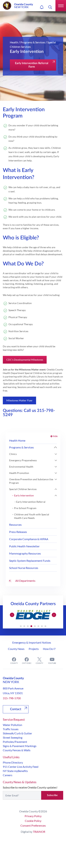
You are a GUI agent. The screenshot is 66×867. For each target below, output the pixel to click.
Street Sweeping (12, 737)
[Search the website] (50, 7)
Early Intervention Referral (30, 501)
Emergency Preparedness (23, 460)
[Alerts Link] (41, 7)
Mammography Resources (25, 553)
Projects (34, 648)
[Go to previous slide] (12, 615)
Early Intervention (24, 495)
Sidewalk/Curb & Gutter (17, 733)
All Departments (25, 580)
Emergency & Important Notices (31, 642)
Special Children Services (23, 489)
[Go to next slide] (54, 615)
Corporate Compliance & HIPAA (28, 539)
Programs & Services (32, 42)
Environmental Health (21, 466)
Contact (15, 709)
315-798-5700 (12, 698)
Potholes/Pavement (15, 741)
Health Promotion (19, 472)
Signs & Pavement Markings (19, 746)
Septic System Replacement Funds (29, 560)
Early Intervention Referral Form (31, 65)
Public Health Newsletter (24, 546)
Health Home (17, 440)
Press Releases (18, 531)
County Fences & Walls (16, 750)
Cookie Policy (33, 820)
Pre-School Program (25, 508)
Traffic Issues (10, 729)
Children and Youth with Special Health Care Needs (31, 516)
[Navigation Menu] (60, 5)
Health (14, 42)
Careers (7, 775)
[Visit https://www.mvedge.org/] (33, 614)
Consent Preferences (33, 825)
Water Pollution (12, 724)
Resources (15, 524)
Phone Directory (13, 762)
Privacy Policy (33, 816)
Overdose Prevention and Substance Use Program (31, 481)
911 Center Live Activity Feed (20, 766)
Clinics (13, 453)
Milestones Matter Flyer (19, 400)
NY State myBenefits (15, 771)
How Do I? (49, 648)
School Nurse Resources (23, 567)
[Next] (55, 447)
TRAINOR (39, 831)
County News (16, 648)
